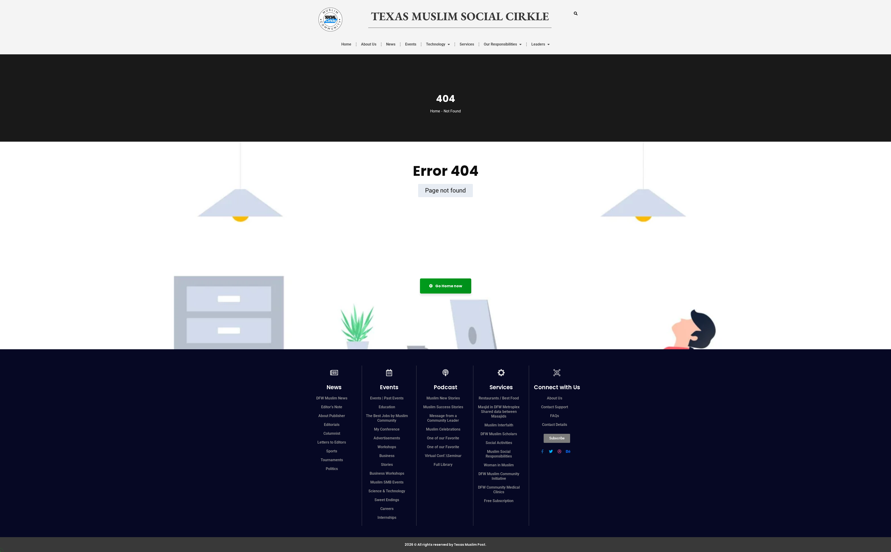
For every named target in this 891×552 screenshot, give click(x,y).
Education (387, 407)
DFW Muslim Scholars (499, 434)
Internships (387, 517)
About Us (368, 44)
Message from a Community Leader (443, 418)
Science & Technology (386, 491)
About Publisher (331, 416)
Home (346, 44)
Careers (387, 508)
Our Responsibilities (500, 44)
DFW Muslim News (331, 398)
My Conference (387, 429)
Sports (331, 451)
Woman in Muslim (499, 465)
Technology (435, 44)
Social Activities (499, 443)
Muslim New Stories (443, 398)
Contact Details (554, 424)
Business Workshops (387, 473)
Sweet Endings (386, 500)
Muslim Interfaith (498, 425)
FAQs (554, 416)
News (390, 44)
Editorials (331, 424)
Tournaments (332, 460)
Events (410, 44)
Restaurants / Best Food (499, 398)
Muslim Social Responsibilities (499, 453)
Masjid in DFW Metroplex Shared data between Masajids (499, 411)
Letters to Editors (331, 442)
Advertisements (387, 438)
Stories (387, 464)
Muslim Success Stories (443, 407)
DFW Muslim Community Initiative (498, 476)
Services (467, 44)
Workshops (387, 447)
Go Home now (448, 286)
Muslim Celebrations (443, 429)
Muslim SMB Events (387, 482)
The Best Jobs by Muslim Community (387, 418)
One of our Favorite (443, 438)
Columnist (331, 433)
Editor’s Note (331, 407)
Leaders (538, 44)
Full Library (443, 464)
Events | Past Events (387, 398)
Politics (332, 469)
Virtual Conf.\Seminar (443, 456)
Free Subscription (498, 501)
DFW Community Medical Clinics (499, 489)
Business (386, 456)
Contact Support (554, 407)
